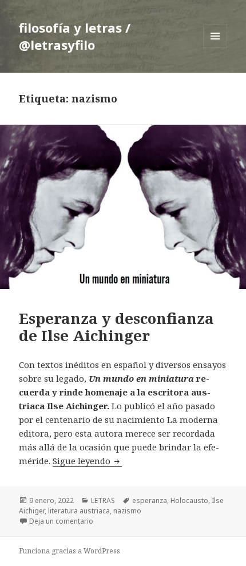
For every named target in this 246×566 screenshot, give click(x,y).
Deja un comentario (61, 521)
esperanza (149, 500)
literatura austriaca (79, 511)
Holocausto (189, 500)
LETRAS (103, 500)
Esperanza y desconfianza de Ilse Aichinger (116, 327)
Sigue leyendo (87, 460)
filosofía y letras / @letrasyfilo (74, 36)
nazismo (127, 511)
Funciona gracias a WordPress (69, 551)
